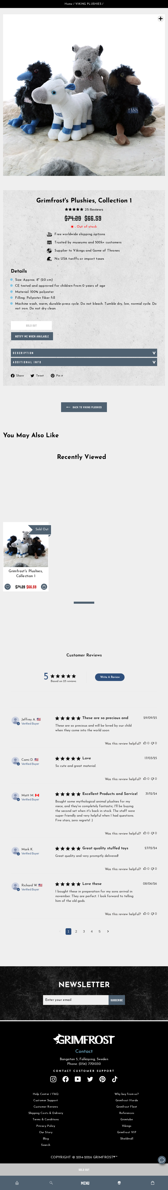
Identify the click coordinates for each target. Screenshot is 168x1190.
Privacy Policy (45, 1126)
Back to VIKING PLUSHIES (87, 407)
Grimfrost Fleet (126, 1106)
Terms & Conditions (46, 1119)
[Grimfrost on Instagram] (53, 1079)
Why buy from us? (127, 1094)
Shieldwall (126, 1138)
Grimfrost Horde (127, 1100)
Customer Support (45, 1100)
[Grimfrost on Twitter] (90, 1079)
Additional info (27, 362)
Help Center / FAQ (46, 1094)
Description (23, 352)
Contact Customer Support (84, 1071)
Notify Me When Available (32, 336)
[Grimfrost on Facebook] (65, 1079)
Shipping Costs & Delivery (45, 1113)
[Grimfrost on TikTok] (115, 1079)
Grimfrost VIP (126, 1132)
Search (45, 1145)
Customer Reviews (46, 1106)
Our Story (46, 1132)
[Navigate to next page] (108, 932)
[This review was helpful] (144, 743)
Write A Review (110, 677)
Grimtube (126, 1119)
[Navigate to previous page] (59, 932)
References (126, 1113)
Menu (85, 1182)
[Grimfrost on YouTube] (78, 1079)
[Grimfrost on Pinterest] (102, 1079)
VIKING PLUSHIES (88, 4)
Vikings (127, 1126)
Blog (46, 1138)
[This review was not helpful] (152, 743)
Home (69, 4)
